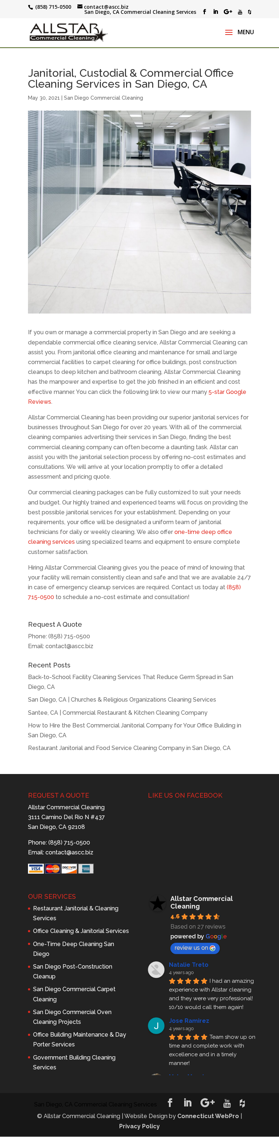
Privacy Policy (139, 1126)
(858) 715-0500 (69, 636)
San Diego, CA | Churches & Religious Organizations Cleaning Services (122, 699)
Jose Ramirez (189, 1020)
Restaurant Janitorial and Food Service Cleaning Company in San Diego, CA (129, 748)
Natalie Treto (189, 964)
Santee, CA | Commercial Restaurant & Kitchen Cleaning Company (117, 712)
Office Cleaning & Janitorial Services (81, 930)
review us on (191, 947)
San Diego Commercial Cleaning (103, 98)
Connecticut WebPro (208, 1116)
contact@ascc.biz (69, 646)
